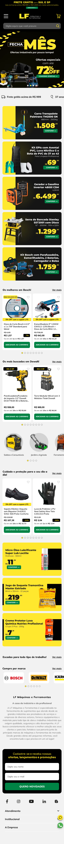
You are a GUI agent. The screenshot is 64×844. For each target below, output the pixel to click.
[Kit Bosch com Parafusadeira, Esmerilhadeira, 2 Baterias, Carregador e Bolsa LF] (32, 281)
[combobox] (32, 26)
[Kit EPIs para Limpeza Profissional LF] (32, 175)
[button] (60, 818)
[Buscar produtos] (57, 26)
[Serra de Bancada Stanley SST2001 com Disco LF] (32, 245)
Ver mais (57, 289)
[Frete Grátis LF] (32, 5)
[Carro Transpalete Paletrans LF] (32, 140)
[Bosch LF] (14, 723)
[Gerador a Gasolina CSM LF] (32, 210)
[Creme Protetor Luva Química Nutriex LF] (32, 651)
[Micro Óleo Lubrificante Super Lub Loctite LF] (32, 581)
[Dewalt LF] (39, 723)
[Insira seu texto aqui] (39, 456)
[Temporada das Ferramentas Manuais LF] (32, 60)
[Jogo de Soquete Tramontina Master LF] (32, 616)
